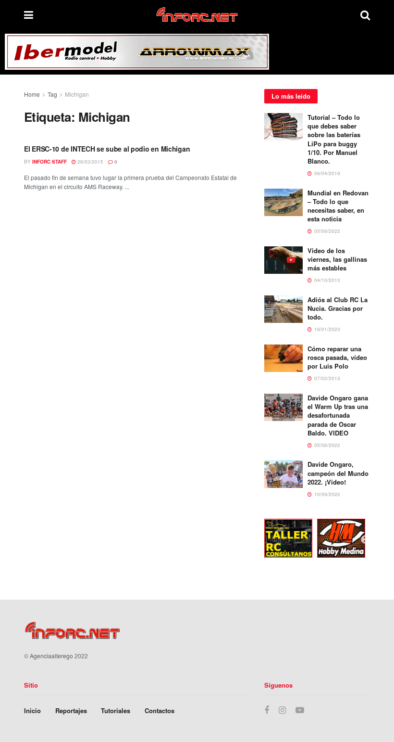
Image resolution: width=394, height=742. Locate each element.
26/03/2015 (89, 161)
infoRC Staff (49, 161)
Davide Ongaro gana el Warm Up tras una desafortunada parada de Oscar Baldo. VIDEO (338, 415)
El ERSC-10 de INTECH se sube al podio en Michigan (107, 149)
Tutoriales (115, 710)
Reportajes (71, 710)
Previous (257, 540)
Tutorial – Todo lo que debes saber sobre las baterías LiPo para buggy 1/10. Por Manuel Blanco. (334, 139)
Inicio (32, 710)
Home (32, 94)
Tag (52, 94)
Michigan (77, 94)
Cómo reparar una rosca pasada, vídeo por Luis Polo (337, 357)
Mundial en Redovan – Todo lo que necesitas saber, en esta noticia (338, 206)
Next (365, 540)
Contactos (159, 710)
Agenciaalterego (51, 656)
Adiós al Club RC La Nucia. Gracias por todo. (338, 308)
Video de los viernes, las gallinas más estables (337, 259)
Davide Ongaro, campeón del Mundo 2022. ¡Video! (338, 473)
